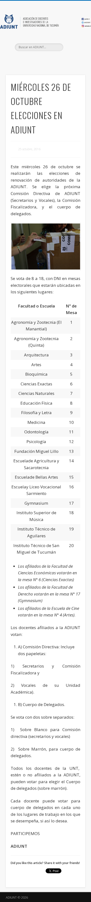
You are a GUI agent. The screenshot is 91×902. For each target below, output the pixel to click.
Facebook (35, 59)
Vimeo (55, 59)
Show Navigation (73, 43)
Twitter (45, 59)
